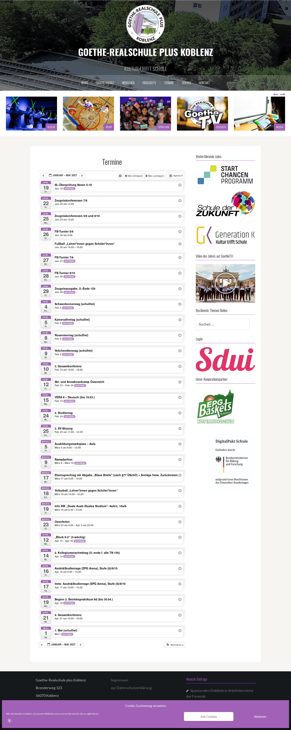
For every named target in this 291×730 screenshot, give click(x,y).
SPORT (52, 127)
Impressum (119, 680)
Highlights (149, 82)
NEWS (84, 82)
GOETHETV (164, 127)
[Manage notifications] (9, 721)
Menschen (128, 82)
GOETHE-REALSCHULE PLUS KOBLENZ (145, 51)
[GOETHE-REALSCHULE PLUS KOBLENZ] (145, 24)
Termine (169, 82)
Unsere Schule (105, 82)
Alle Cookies (209, 716)
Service (186, 82)
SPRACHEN (106, 127)
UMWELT (279, 127)
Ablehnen (260, 716)
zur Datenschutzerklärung (131, 688)
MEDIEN (222, 127)
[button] (174, 644)
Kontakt (204, 82)
